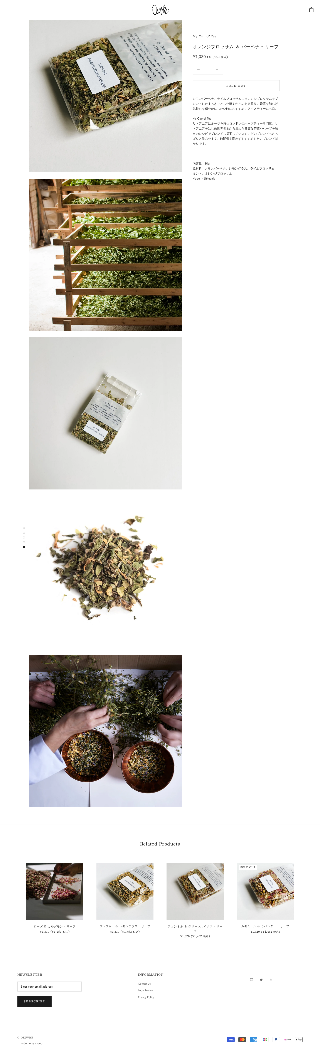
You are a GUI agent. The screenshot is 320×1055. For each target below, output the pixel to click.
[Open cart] (311, 9)
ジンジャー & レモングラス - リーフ (124, 926)
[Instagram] (251, 979)
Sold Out (236, 85)
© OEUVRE (25, 1037)
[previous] (14, 896)
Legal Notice (145, 990)
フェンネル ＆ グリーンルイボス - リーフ (195, 928)
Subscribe (34, 1001)
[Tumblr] (271, 979)
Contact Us (144, 984)
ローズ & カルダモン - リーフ (55, 926)
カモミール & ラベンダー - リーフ (265, 926)
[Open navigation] (9, 10)
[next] (306, 896)
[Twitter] (261, 979)
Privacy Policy (146, 997)
